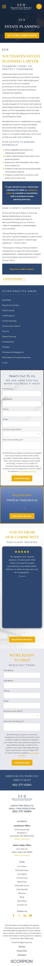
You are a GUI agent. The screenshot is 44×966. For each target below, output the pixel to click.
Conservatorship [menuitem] (9, 321)
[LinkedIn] (25, 915)
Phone (6, 409)
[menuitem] (22, 946)
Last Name (7, 399)
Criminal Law (22, 878)
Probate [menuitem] (6, 347)
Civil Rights (22, 874)
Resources (22, 882)
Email (5, 419)
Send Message (22, 478)
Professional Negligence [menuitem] (13, 352)
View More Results (22, 516)
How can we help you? (13, 440)
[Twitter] (19, 915)
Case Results (22, 889)
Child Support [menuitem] (8, 316)
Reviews (22, 893)
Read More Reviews (22, 639)
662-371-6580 (22, 784)
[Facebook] (13, 915)
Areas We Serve (22, 885)
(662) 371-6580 (17, 190)
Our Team (21, 866)
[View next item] (24, 509)
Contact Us (22, 905)
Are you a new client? (12, 429)
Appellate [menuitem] (6, 300)
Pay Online (22, 901)
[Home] (21, 6)
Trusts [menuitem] (4, 363)
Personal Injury (22, 870)
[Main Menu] (4, 6)
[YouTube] (30, 915)
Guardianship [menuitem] (8, 342)
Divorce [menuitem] (5, 331)
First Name (7, 389)
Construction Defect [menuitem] (11, 326)
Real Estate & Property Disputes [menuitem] (16, 357)
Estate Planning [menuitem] (9, 336)
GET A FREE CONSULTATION (22, 35)
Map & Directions (22, 839)
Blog (22, 897)
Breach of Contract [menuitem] (10, 305)
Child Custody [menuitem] (8, 310)
